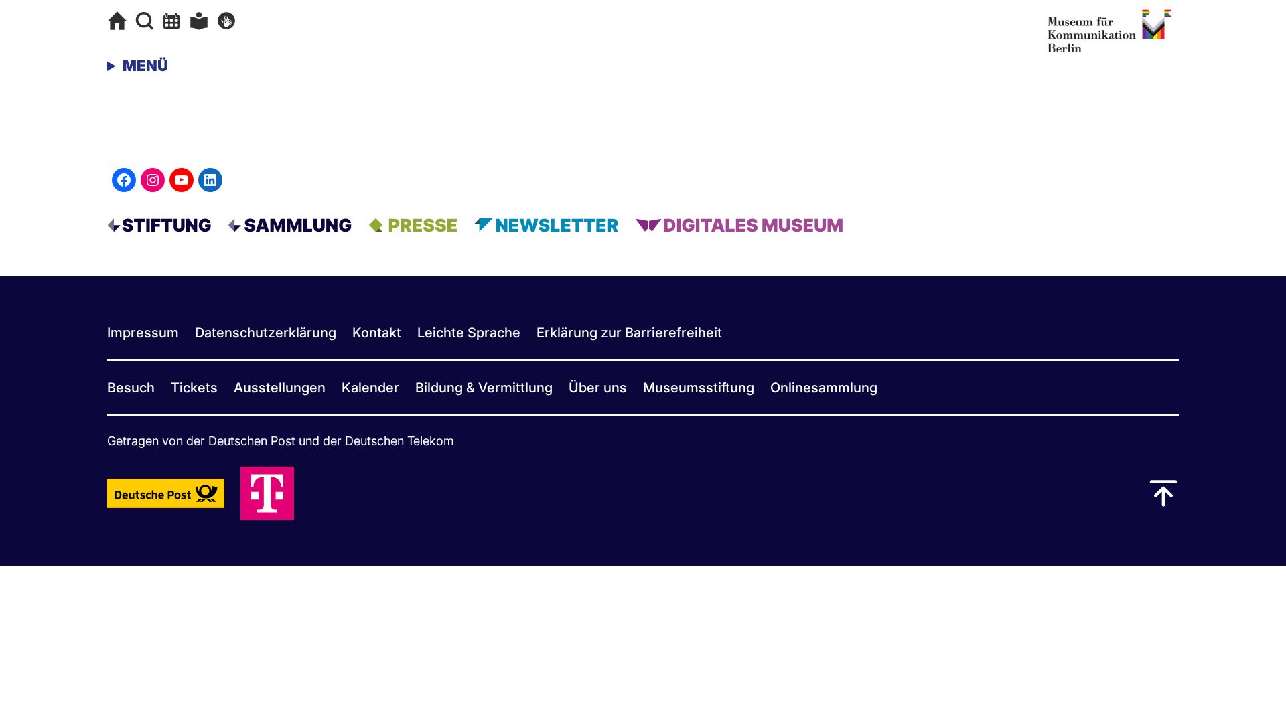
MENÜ (145, 65)
